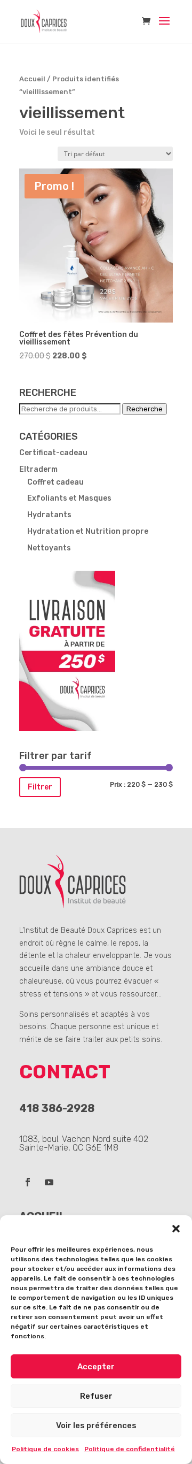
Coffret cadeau (55, 482)
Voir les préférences (96, 1425)
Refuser (96, 1396)
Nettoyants (49, 548)
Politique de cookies (45, 1449)
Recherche (144, 409)
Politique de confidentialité (129, 1449)
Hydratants (49, 514)
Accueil (32, 79)
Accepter (96, 1366)
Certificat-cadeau (53, 452)
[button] (176, 1228)
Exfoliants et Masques (69, 498)
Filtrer (40, 787)
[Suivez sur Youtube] (49, 1182)
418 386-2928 (56, 1108)
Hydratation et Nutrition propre (87, 531)
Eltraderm (38, 469)
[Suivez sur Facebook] (27, 1182)
